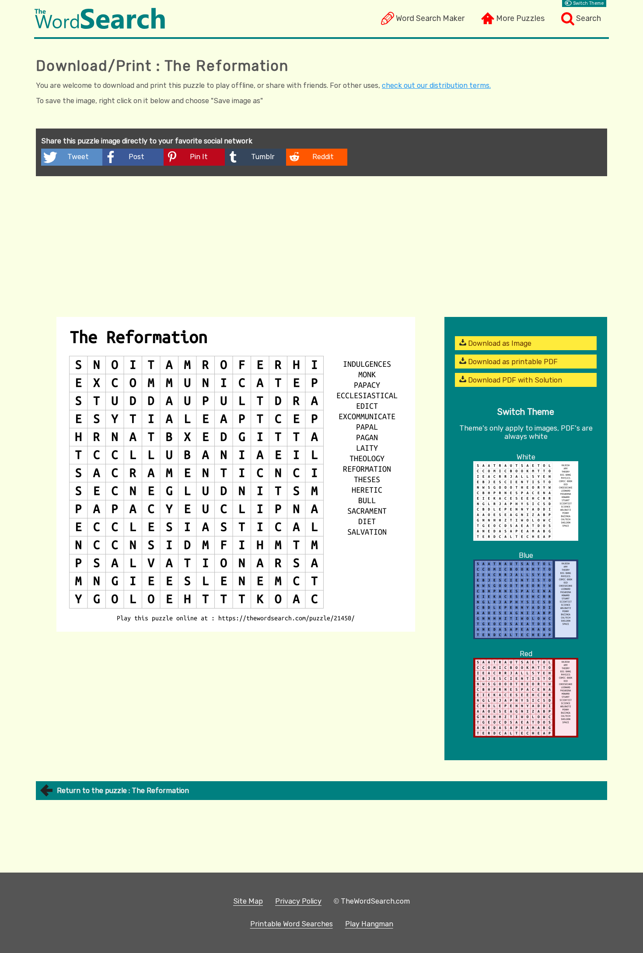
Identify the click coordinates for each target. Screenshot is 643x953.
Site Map (248, 901)
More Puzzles (520, 18)
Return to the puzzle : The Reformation (123, 790)
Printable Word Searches (291, 924)
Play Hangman (369, 924)
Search (588, 18)
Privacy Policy (298, 901)
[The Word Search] (99, 26)
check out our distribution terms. (436, 85)
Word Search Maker (430, 18)
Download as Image (498, 343)
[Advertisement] (321, 242)
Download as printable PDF (512, 362)
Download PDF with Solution (514, 380)
